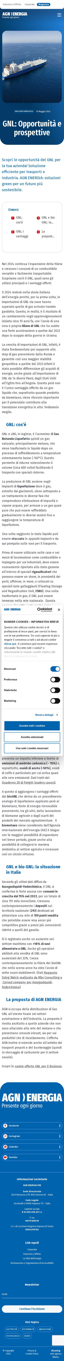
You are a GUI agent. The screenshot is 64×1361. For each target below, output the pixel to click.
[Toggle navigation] (59, 15)
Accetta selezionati (32, 737)
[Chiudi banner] (59, 610)
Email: (5, 1294)
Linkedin (13, 1147)
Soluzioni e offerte (32, 1254)
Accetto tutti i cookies (32, 725)
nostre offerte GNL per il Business (38, 1066)
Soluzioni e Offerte (12, 4)
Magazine (43, 4)
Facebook (14, 1126)
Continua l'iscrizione (32, 1309)
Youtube (13, 1157)
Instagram (14, 1136)
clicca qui (10, 643)
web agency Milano (55, 1353)
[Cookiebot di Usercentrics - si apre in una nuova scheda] (38, 610)
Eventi (27, 1336)
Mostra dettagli (44, 714)
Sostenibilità (28, 1329)
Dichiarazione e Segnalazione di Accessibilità (32, 1263)
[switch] (55, 679)
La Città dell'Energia (32, 1258)
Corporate (30, 4)
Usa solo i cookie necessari (32, 748)
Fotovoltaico (12, 1336)
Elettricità (11, 1329)
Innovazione (45, 1329)
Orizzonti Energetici (24, 111)
